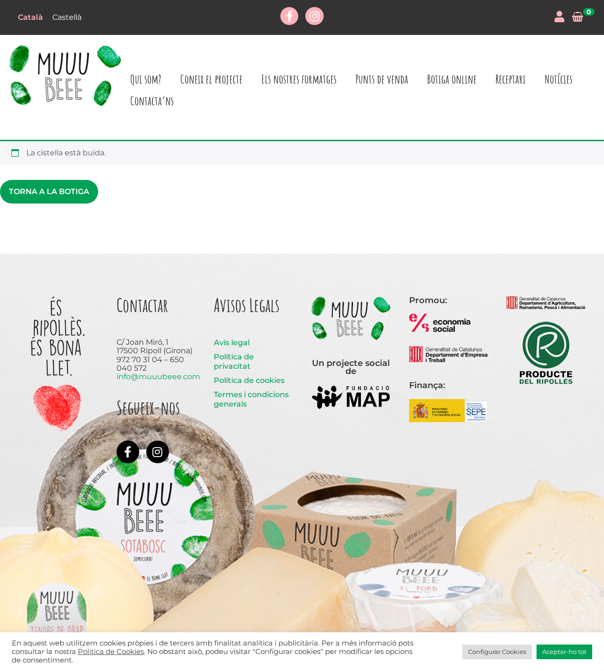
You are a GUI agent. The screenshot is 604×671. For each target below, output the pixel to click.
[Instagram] (314, 16)
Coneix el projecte (211, 78)
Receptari (510, 78)
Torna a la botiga (49, 191)
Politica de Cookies (111, 651)
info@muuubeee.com (158, 376)
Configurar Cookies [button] (497, 651)
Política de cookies (249, 380)
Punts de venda (381, 78)
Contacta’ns (152, 100)
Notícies (558, 78)
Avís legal (232, 342)
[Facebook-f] (289, 16)
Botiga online (452, 78)
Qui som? (145, 78)
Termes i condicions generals (251, 399)
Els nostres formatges (298, 78)
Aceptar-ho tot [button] (564, 651)
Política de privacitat (234, 361)
